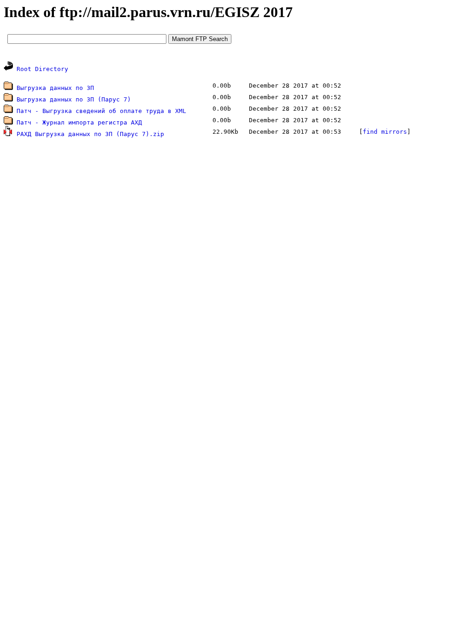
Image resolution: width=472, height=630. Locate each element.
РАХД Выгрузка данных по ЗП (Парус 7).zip (90, 134)
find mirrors (385, 131)
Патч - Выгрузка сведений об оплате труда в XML (101, 110)
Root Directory (42, 68)
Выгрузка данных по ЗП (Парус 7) (74, 99)
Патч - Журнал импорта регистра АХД (79, 122)
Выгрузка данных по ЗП (55, 87)
